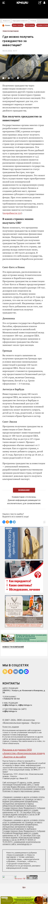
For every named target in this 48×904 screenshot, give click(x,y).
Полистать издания (10, 727)
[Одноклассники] (7, 521)
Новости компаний (13, 647)
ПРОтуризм (30, 25)
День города (18, 25)
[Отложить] (18, 78)
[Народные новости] (39, 2)
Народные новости (20, 21)
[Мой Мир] (10, 521)
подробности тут (12, 213)
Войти (44, 2)
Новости (6, 21)
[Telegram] (14, 521)
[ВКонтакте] (3, 521)
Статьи (33, 21)
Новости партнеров (10, 31)
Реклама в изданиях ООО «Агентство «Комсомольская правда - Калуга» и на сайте (23, 753)
